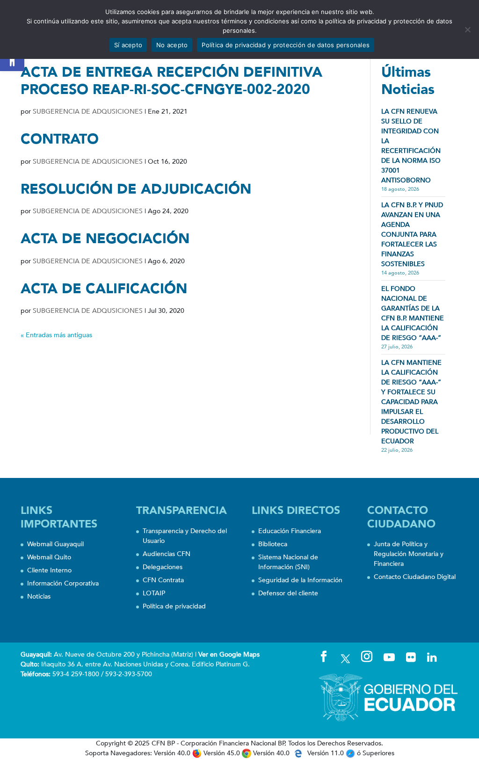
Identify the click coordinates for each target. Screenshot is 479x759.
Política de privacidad (174, 606)
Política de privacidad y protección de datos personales (286, 45)
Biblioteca (272, 544)
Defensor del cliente (288, 593)
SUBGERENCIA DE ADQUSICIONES (88, 111)
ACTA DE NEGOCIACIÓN (105, 238)
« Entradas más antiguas (56, 335)
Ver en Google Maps (229, 654)
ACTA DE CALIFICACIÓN (104, 288)
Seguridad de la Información (300, 580)
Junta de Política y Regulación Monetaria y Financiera (408, 554)
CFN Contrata (163, 580)
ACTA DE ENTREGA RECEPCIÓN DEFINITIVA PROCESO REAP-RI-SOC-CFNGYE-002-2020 (171, 81)
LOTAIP (154, 593)
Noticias (39, 596)
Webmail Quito (49, 557)
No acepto (172, 45)
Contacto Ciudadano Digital (415, 576)
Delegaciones (162, 567)
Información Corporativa (63, 583)
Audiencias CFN (166, 553)
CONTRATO (60, 139)
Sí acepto (128, 45)
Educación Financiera (289, 531)
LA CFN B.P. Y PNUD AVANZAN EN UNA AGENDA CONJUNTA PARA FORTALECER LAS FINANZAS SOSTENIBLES (412, 234)
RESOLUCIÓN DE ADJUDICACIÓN (136, 189)
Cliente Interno (49, 570)
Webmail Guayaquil (55, 544)
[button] (12, 59)
